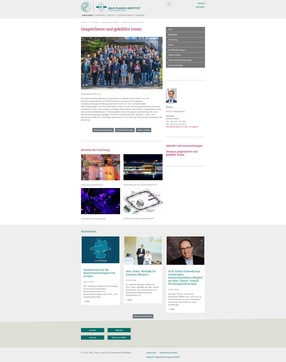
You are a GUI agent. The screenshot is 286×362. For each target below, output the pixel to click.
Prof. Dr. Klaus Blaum (175, 111)
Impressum (151, 352)
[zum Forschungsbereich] (100, 167)
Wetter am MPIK (119, 337)
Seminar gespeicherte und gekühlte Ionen (182, 153)
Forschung (172, 40)
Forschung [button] (87, 15)
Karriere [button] (140, 15)
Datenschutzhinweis (168, 352)
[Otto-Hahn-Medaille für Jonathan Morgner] (143, 251)
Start (170, 29)
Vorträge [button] (100, 15)
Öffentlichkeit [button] (125, 15)
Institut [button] (112, 15)
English (201, 3)
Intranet (200, 7)
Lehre (170, 45)
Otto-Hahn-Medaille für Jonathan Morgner (141, 273)
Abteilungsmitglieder (103, 130)
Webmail (119, 330)
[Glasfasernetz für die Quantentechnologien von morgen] (100, 250)
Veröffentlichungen (124, 130)
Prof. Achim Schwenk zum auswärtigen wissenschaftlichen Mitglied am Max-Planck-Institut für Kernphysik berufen (185, 277)
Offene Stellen (143, 130)
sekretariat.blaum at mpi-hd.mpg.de (182, 127)
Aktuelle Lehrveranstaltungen (184, 145)
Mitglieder (172, 34)
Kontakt (92, 330)
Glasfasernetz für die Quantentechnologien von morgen (99, 273)
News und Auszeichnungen (180, 60)
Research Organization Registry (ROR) (163, 357)
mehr (87, 301)
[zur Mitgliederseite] (122, 63)
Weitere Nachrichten (143, 316)
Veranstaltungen (175, 65)
